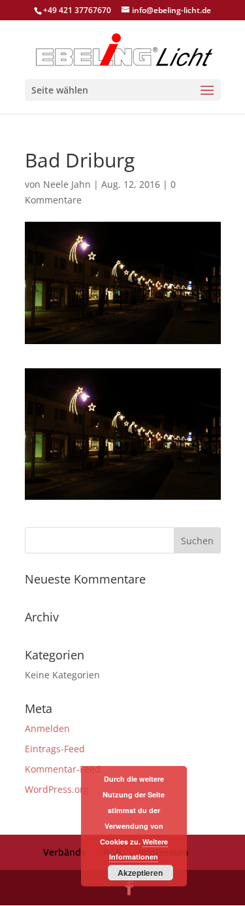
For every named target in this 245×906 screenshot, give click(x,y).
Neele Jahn (67, 184)
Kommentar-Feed (63, 769)
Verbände (64, 852)
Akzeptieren (140, 873)
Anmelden (47, 728)
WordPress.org (57, 789)
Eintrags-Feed (55, 748)
